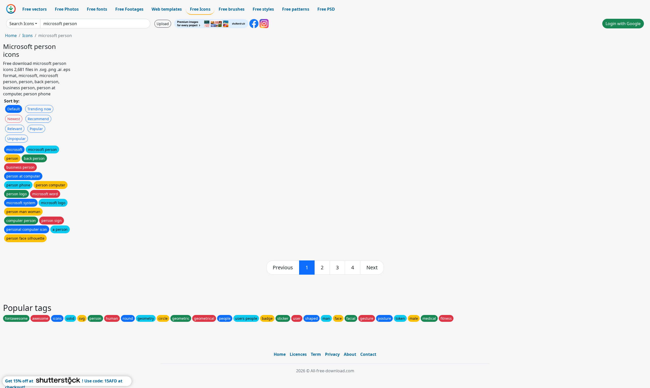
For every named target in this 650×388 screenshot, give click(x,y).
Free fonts (97, 9)
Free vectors (34, 9)
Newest (13, 118)
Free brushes (232, 9)
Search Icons (21, 23)
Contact (368, 354)
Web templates (167, 9)
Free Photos (67, 9)
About (350, 354)
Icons (27, 35)
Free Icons (200, 9)
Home (11, 35)
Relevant (14, 128)
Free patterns (295, 9)
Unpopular (16, 138)
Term (316, 354)
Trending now (39, 109)
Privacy (332, 354)
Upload (163, 23)
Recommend (38, 118)
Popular (36, 128)
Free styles (263, 9)
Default (13, 109)
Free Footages (129, 9)
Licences (298, 354)
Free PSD (326, 9)
